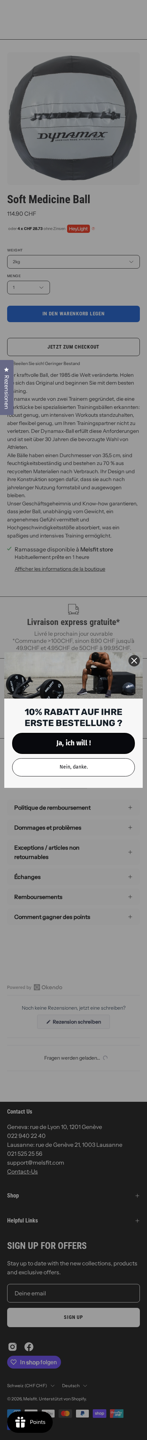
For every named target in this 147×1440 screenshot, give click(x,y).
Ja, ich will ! (73, 743)
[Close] (134, 660)
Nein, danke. (74, 767)
